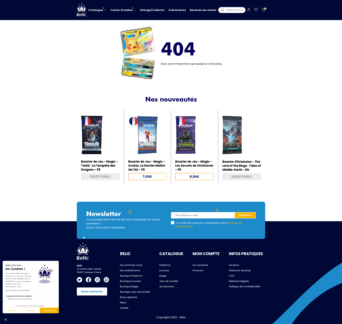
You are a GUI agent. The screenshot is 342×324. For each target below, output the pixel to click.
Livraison (234, 265)
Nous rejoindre (128, 297)
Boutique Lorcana (130, 281)
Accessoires (166, 286)
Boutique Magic (129, 286)
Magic (163, 275)
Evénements (177, 10)
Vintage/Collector (152, 10)
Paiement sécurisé (240, 270)
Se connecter (200, 265)
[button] (5, 319)
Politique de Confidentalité (244, 286)
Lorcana (164, 270)
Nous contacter (92, 291)
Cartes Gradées (121, 10)
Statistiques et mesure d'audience (19, 299)
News (123, 302)
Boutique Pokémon (131, 275)
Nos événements (130, 270)
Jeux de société (168, 281)
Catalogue (96, 10)
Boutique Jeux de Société (135, 291)
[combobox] (231, 10)
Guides (124, 308)
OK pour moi (49, 310)
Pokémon (164, 265)
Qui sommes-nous (131, 265)
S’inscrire (198, 270)
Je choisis (31, 310)
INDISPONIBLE (100, 176)
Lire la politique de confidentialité (17, 290)
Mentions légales (239, 281)
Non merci (12, 310)
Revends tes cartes (203, 10)
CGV (231, 275)
